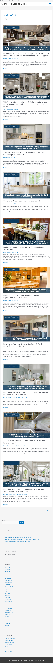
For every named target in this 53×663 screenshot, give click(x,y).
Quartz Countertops (7, 109)
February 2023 (8, 601)
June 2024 (7, 567)
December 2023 (8, 580)
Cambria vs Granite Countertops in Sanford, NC (21, 201)
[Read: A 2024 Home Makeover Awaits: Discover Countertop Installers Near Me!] (26, 425)
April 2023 (7, 597)
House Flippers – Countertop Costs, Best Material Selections (18, 533)
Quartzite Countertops (10, 649)
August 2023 (8, 588)
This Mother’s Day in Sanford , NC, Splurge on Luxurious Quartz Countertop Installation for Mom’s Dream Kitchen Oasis (25, 104)
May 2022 (7, 621)
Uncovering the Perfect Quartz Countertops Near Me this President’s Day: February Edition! (25, 393)
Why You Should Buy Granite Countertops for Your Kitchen (18, 537)
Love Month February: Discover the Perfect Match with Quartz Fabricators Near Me (24, 345)
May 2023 (7, 595)
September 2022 (9, 612)
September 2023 (9, 586)
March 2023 (8, 599)
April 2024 (7, 571)
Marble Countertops (16, 494)
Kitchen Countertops (8, 58)
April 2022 (7, 623)
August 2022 (8, 614)
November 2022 (8, 608)
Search (4, 520)
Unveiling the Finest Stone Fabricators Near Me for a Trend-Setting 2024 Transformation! (23, 490)
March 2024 (8, 573)
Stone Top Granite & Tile (14, 3)
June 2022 (7, 618)
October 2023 (8, 584)
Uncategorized (6, 157)
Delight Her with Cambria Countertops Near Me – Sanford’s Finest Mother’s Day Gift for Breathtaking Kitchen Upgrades (26, 55)
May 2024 (7, 569)
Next (48, 510)
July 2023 (7, 591)
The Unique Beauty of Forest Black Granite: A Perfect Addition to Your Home (22, 539)
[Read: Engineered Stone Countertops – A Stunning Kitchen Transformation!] (26, 231)
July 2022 (7, 616)
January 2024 (8, 578)
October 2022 (8, 610)
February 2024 (8, 576)
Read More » (6, 68)
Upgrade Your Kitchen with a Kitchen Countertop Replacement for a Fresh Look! (22, 297)
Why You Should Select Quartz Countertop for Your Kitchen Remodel (20, 535)
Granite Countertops (7, 203)
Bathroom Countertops (10, 638)
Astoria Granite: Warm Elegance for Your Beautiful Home (17, 541)
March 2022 (8, 625)
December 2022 (8, 606)
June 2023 (7, 593)
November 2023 (8, 582)
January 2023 (8, 603)
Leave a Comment (7, 349)
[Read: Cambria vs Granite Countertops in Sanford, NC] (26, 185)
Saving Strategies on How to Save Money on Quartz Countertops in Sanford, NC (23, 153)
